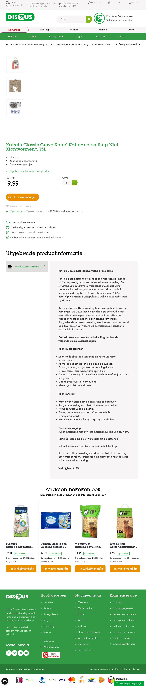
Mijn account (115, 3)
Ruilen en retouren (123, 626)
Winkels (74, 29)
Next (15, 57)
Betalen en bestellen (124, 614)
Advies (82, 620)
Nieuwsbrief (85, 650)
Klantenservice (96, 3)
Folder (81, 614)
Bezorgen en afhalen (124, 620)
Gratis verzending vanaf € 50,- (14, 5)
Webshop (45, 29)
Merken (103, 29)
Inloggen (48, 641)
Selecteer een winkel (118, 20)
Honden (48, 602)
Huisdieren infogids (89, 632)
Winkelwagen (51, 647)
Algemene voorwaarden (99, 669)
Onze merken (85, 608)
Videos (82, 626)
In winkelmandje (24, 197)
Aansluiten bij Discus (89, 638)
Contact (117, 602)
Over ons (83, 602)
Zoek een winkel (122, 638)
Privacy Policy (121, 669)
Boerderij (48, 626)
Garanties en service (124, 632)
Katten (47, 608)
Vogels (47, 620)
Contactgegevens (123, 608)
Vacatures (83, 644)
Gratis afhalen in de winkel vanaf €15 (68, 5)
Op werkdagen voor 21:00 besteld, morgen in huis (41, 5)
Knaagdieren (50, 614)
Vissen (47, 632)
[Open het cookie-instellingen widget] (4, 681)
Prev (15, 141)
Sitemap (136, 669)
